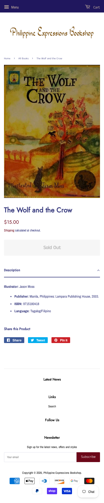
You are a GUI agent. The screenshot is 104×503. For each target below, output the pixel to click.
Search (52, 406)
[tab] (52, 270)
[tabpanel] (52, 297)
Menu (14, 7)
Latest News (52, 379)
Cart (96, 7)
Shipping (9, 230)
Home (7, 58)
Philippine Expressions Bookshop (62, 473)
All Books (23, 58)
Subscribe (88, 456)
